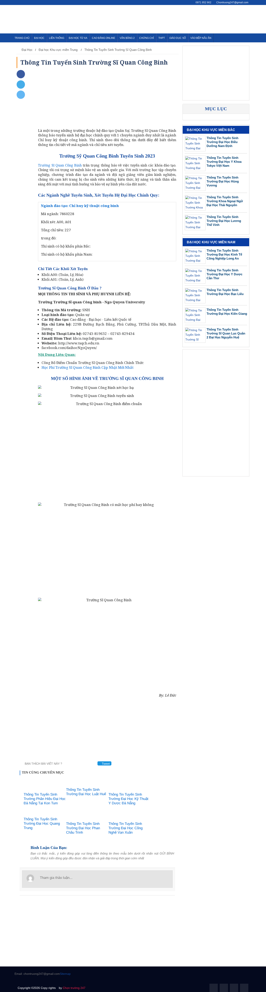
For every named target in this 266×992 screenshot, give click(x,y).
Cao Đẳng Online (103, 38)
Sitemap (65, 973)
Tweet (105, 763)
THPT (161, 38)
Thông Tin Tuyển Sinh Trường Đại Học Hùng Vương (223, 181)
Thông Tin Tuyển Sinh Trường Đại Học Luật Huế (86, 792)
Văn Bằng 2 (127, 38)
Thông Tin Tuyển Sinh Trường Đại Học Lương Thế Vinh (224, 221)
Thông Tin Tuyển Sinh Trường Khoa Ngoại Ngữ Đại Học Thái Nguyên (225, 201)
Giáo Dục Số (177, 38)
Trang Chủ (22, 38)
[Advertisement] (175, 18)
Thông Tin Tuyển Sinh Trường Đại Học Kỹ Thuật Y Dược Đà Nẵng (128, 798)
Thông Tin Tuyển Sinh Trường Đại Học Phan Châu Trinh (83, 828)
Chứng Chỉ (146, 38)
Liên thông (56, 38)
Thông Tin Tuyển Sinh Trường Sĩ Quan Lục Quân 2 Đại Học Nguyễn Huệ (226, 333)
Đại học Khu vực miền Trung (58, 49)
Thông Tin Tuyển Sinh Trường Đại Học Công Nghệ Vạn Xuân (125, 828)
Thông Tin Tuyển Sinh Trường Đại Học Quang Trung (42, 823)
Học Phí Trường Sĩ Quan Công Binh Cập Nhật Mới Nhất (87, 367)
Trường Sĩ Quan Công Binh (60, 165)
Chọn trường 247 (74, 988)
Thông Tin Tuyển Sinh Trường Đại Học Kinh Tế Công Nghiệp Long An (224, 254)
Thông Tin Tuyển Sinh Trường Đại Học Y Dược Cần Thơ (224, 274)
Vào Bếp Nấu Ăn (200, 38)
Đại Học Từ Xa (78, 38)
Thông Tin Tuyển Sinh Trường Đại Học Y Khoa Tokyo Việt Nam (224, 162)
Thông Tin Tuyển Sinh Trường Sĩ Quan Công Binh (118, 49)
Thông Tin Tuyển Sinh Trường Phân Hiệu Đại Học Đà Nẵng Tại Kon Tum (45, 798)
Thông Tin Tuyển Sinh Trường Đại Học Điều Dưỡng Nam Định (222, 142)
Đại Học (39, 38)
